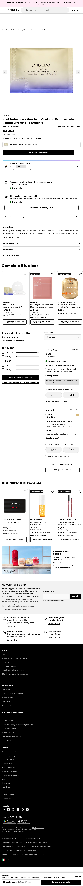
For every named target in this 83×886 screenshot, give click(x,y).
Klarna (38, 138)
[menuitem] (73, 10)
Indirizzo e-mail (48, 592)
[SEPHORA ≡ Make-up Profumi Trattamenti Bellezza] (12, 10)
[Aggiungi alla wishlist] (25, 274)
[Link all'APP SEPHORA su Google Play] (9, 821)
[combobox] (62, 337)
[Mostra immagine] (41, 71)
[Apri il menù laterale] (3, 10)
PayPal (31, 138)
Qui (3, 829)
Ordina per (48, 333)
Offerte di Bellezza (38, 828)
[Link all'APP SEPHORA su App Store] (23, 821)
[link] (20, 377)
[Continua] (78, 72)
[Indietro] (5, 72)
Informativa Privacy (23, 600)
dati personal (20, 602)
